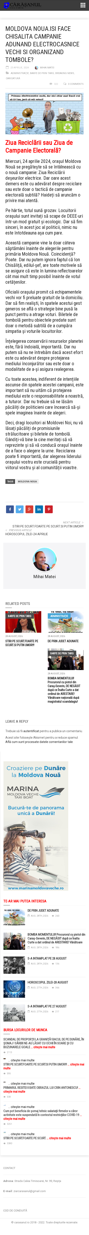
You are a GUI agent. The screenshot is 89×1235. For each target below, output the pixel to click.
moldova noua (27, 481)
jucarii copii (7, 1157)
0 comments (76, 84)
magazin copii (25, 1157)
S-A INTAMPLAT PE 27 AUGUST (47, 1006)
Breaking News (64, 73)
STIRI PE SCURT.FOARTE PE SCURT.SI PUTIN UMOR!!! (48, 526)
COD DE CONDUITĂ (15, 1210)
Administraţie (20, 73)
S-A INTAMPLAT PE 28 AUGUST (47, 958)
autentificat (31, 731)
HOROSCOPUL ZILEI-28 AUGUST (48, 982)
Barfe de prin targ (42, 73)
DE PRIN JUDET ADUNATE (63, 641)
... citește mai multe (42, 1047)
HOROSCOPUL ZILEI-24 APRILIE (26, 534)
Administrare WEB (44, 1226)
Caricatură (13, 78)
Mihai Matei (47, 67)
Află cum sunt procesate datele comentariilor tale (39, 742)
